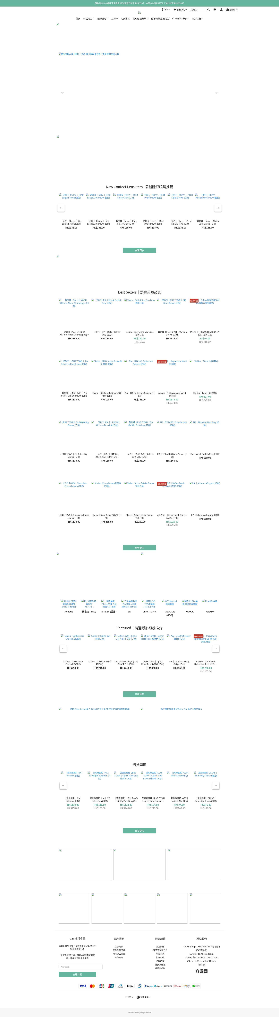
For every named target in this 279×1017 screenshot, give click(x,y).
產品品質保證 (119, 950)
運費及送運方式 (160, 950)
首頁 (78, 18)
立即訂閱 (77, 974)
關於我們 (196, 18)
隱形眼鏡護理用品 (160, 18)
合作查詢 (119, 957)
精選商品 (87, 18)
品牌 (113, 18)
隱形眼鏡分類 (139, 18)
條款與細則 (160, 968)
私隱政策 (160, 961)
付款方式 (160, 953)
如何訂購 (160, 957)
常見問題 (160, 946)
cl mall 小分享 (179, 18)
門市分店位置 (119, 953)
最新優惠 (101, 18)
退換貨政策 (160, 964)
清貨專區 (125, 18)
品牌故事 (119, 946)
